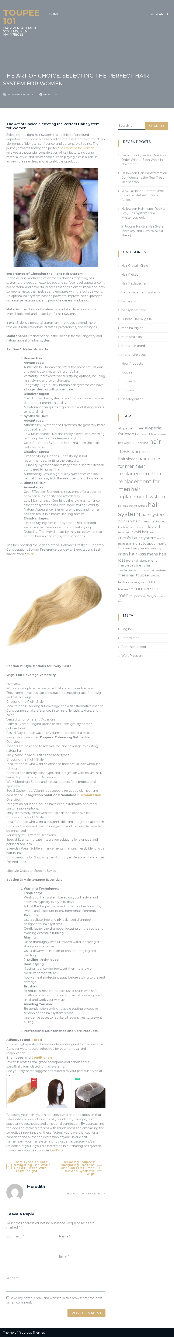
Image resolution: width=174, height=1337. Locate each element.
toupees (127, 390)
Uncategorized (132, 399)
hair (133, 442)
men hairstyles (132, 328)
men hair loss (132, 554)
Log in (126, 629)
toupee (155, 582)
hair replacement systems (140, 292)
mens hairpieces (133, 355)
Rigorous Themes (31, 1332)
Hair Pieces (129, 274)
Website (12, 1278)
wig (144, 596)
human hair (129, 521)
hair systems (154, 514)
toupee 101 (129, 381)
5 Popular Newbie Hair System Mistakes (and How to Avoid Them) (144, 231)
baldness (140, 434)
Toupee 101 (21, 16)
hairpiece (140, 451)
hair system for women (77, 148)
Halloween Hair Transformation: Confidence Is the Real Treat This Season (144, 177)
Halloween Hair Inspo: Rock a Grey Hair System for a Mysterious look (143, 213)
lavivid (154, 526)
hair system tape (133, 310)
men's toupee (144, 543)
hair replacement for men (140, 481)
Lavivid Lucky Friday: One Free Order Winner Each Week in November (144, 159)
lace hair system (138, 527)
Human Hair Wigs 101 (137, 319)
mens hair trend (133, 346)
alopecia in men (131, 428)
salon (30, 554)
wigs (151, 596)
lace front (123, 527)
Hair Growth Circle (134, 266)
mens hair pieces (136, 560)
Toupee (126, 372)
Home (54, 14)
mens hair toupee (133, 575)
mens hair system (153, 570)
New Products (132, 363)
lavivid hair (139, 532)
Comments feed (133, 647)
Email (64, 1256)
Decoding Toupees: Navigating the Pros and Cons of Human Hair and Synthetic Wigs (77, 1168)
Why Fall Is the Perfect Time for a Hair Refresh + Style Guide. (142, 195)
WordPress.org (132, 656)
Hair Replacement (135, 283)
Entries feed (130, 638)
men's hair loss (132, 337)
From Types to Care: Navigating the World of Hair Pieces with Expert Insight (32, 1166)
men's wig (155, 548)
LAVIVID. (56, 1150)
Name (64, 1236)
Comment (15, 1236)
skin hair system (137, 582)
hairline (143, 442)
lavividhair (124, 532)
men (151, 532)
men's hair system (137, 537)
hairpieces (128, 459)
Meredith (50, 94)
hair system (130, 301)
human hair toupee (153, 521)
